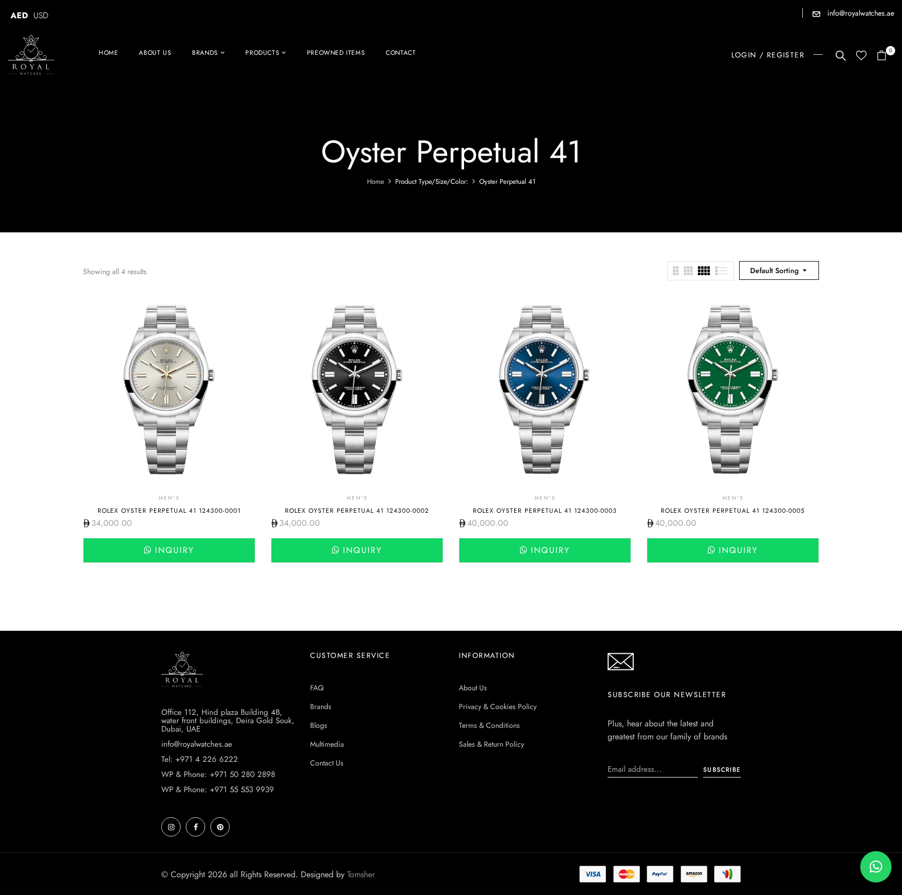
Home (375, 181)
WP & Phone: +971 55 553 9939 (217, 789)
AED (19, 15)
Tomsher (361, 874)
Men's (169, 498)
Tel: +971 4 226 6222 (199, 759)
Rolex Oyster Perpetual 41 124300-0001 (169, 510)
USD (41, 15)
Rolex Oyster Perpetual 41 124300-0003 (545, 510)
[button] (885, 56)
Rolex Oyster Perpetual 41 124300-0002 (357, 510)
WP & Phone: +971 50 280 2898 (218, 774)
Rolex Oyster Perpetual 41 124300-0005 (733, 510)
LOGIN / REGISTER (767, 55)
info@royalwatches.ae (859, 13)
